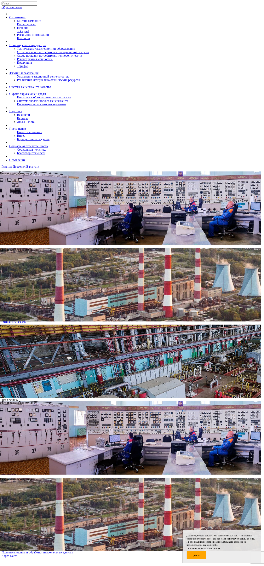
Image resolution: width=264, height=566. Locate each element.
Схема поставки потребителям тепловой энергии (49, 55)
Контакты (23, 38)
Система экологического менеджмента (42, 100)
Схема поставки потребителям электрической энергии (53, 52)
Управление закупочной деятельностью (43, 76)
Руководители (26, 24)
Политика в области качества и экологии (44, 97)
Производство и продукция (27, 45)
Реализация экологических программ (41, 104)
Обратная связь (12, 7)
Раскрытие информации (33, 34)
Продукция (24, 62)
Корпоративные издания (33, 139)
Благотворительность (31, 153)
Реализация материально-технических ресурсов (48, 80)
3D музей (23, 31)
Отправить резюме (14, 321)
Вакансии (23, 114)
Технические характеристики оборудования (46, 48)
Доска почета (26, 121)
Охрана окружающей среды (27, 93)
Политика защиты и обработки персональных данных (37, 552)
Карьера (22, 118)
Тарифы (22, 66)
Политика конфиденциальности (204, 547)
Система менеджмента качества (30, 87)
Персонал (15, 111)
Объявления (17, 160)
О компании (17, 17)
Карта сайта (9, 555)
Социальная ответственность (28, 146)
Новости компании (29, 132)
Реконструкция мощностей (35, 59)
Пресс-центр (17, 128)
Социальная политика (31, 149)
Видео (21, 135)
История (22, 27)
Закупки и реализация (23, 73)
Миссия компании (29, 20)
